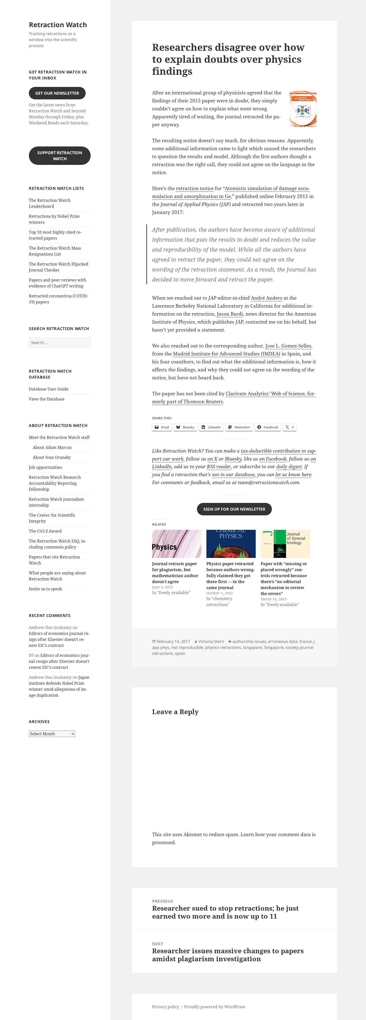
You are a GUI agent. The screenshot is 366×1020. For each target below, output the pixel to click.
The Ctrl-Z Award (45, 531)
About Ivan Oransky (52, 457)
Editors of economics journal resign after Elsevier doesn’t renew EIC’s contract (59, 639)
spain (180, 653)
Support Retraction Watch (59, 155)
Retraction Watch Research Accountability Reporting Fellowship (55, 483)
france (306, 641)
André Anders (266, 298)
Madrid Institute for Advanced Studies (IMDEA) (226, 353)
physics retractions (223, 647)
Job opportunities (45, 467)
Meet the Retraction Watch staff (59, 437)
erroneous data (283, 641)
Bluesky (233, 459)
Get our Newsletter (57, 93)
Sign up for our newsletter (234, 509)
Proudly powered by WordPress (214, 1007)
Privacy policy (165, 1007)
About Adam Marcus (52, 447)
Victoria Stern (211, 641)
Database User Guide (48, 389)
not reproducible (187, 647)
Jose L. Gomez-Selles (288, 345)
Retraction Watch (58, 24)
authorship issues (249, 641)
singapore (252, 647)
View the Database (46, 399)
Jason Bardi (230, 314)
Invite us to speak (45, 589)
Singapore (274, 647)
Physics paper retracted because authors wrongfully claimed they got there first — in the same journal (230, 575)
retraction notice (195, 188)
